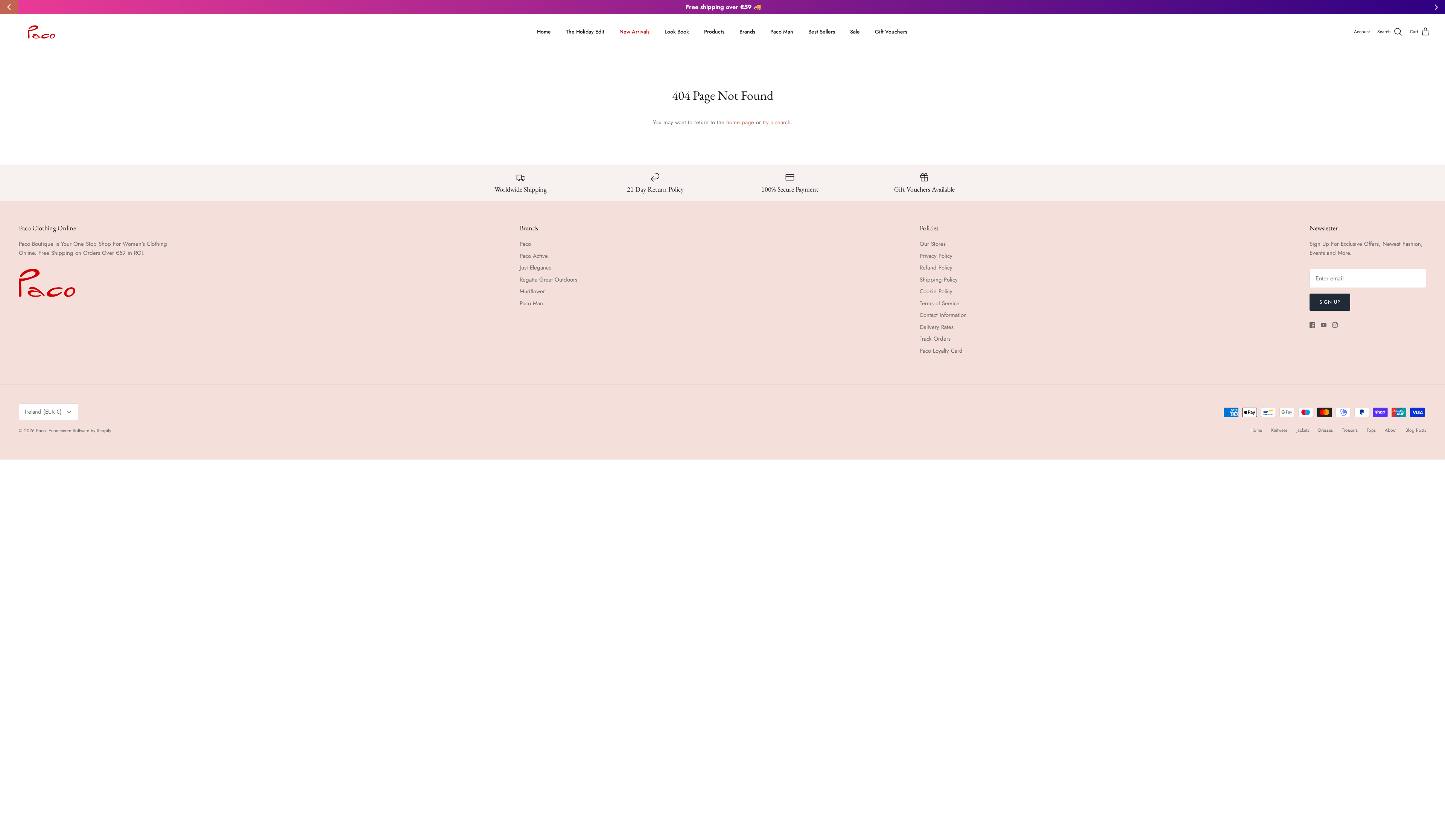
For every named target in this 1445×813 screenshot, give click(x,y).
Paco (525, 244)
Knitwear (1279, 430)
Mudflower (532, 291)
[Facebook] (1312, 325)
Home (544, 31)
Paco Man (781, 31)
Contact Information (943, 315)
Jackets (1302, 430)
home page (740, 122)
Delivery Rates (937, 327)
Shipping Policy (939, 280)
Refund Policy (936, 267)
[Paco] (40, 32)
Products (714, 31)
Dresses (1325, 430)
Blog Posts (1415, 430)
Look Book (677, 31)
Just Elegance (536, 267)
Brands (747, 31)
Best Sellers (821, 31)
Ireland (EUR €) (43, 412)
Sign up (1329, 302)
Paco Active (534, 256)
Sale (855, 31)
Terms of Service (940, 303)
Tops (1371, 430)
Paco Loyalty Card (941, 351)
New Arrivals (634, 31)
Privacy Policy (936, 256)
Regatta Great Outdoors (548, 280)
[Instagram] (1335, 325)
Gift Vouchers (891, 31)
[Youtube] (1323, 325)
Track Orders (935, 339)
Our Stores (933, 244)
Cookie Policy (936, 291)
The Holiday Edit (585, 31)
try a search (777, 122)
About (1390, 430)
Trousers (1350, 430)
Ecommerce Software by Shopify (80, 430)
